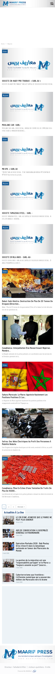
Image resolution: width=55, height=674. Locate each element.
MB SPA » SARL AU (10, 168)
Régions (5, 95)
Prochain (20, 507)
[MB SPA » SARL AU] (27, 151)
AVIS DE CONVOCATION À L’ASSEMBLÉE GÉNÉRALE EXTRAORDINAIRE (32, 531)
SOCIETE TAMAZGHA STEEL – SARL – (17, 212)
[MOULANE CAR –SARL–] (27, 107)
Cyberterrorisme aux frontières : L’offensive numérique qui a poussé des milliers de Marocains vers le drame (33, 577)
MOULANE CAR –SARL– (11, 124)
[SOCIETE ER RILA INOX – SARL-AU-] (27, 239)
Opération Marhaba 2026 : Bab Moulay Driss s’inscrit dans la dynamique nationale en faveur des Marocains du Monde (32, 547)
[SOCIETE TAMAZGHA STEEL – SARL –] (27, 195)
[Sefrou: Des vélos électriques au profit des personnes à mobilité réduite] (27, 423)
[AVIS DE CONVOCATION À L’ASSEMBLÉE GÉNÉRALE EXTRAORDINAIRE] (8, 533)
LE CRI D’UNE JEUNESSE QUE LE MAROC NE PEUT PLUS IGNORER (34, 518)
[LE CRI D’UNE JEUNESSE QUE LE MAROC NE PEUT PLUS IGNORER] (8, 520)
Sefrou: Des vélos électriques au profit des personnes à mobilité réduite (26, 442)
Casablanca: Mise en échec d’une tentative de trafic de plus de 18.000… (27, 489)
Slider (5, 51)
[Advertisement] (27, 23)
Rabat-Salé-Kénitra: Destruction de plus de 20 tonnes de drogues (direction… (27, 302)
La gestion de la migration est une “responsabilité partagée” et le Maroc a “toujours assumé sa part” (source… (33, 562)
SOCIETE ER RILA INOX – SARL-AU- (16, 257)
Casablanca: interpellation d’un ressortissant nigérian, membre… (26, 349)
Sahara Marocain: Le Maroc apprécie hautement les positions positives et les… (25, 396)
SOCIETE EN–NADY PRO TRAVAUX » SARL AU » (21, 80)
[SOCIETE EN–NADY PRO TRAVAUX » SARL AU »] (27, 63)
